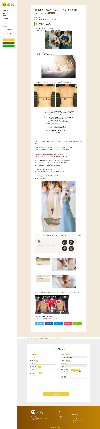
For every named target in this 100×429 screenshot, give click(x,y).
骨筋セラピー (6, 13)
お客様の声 (5, 18)
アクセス (5, 21)
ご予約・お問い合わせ (8, 29)
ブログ (4, 24)
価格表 (4, 16)
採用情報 (5, 26)
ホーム (60, 414)
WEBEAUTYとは (7, 10)
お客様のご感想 (51, 13)
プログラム (61, 420)
